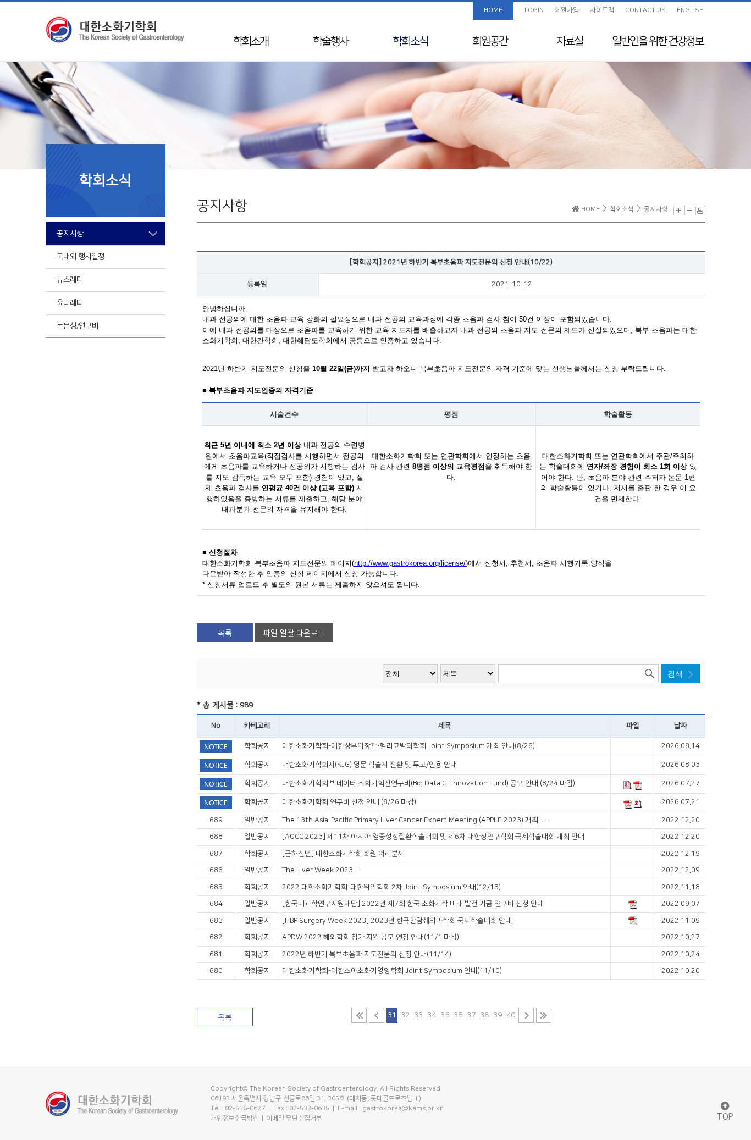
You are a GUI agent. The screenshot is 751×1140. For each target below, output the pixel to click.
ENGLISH (690, 10)
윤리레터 (70, 302)
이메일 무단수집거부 (294, 1118)
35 (444, 1015)
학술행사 (330, 41)
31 (392, 1015)
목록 (225, 633)
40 (510, 1015)
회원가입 (567, 10)
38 (484, 1015)
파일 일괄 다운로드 (294, 633)
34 (431, 1015)
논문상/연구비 (77, 326)
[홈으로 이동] (115, 29)
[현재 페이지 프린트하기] (700, 210)
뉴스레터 (70, 279)
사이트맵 (602, 10)
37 (471, 1015)
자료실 (569, 41)
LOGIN (534, 10)
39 (497, 1015)
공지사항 (70, 233)
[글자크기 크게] (678, 210)
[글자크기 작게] (689, 210)
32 (405, 1015)
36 (458, 1015)
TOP (724, 1117)
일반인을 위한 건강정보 (657, 41)
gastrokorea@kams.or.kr (402, 1108)
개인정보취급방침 (235, 1118)
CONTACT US (645, 10)
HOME (493, 10)
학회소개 (250, 41)
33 (418, 1015)
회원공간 (489, 41)
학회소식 (410, 41)
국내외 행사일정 (80, 256)
